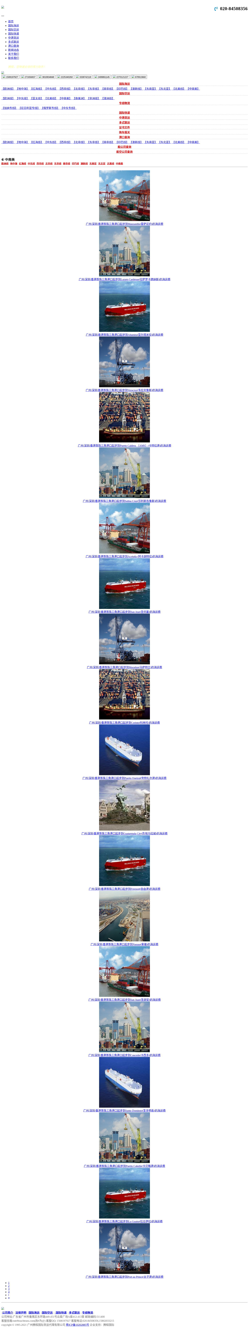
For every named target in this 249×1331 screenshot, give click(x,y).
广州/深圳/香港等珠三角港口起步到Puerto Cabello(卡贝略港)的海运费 (124, 1166)
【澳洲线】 (108, 98)
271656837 (29, 77)
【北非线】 (79, 88)
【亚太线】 (36, 98)
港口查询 (13, 45)
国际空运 (13, 29)
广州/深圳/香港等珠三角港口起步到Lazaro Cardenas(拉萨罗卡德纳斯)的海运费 (124, 279)
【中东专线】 (68, 108)
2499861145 (103, 77)
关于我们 (13, 54)
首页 (11, 21)
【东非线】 (93, 88)
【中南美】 (193, 88)
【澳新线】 (136, 88)
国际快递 (13, 33)
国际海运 (13, 25)
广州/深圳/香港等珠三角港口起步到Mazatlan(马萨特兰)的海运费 (124, 667)
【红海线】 (36, 88)
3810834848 (48, 77)
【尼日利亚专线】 (29, 108)
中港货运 (13, 37)
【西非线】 (65, 88)
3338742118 (85, 77)
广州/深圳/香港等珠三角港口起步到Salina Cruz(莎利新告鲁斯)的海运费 (124, 501)
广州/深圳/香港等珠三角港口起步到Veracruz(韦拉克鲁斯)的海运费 (124, 390)
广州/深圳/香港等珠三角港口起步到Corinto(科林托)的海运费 (124, 722)
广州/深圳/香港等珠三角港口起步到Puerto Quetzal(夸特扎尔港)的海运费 (124, 778)
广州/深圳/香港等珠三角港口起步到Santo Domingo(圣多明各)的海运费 (124, 1110)
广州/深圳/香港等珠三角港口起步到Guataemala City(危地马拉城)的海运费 (124, 833)
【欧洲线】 (8, 88)
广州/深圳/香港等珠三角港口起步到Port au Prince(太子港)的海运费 (124, 1276)
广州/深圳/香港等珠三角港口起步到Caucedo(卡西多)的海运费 (124, 1055)
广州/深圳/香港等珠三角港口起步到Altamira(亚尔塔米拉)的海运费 (124, 334)
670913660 (140, 77)
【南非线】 (108, 88)
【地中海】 (22, 88)
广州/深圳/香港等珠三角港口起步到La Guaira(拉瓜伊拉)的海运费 (124, 1221)
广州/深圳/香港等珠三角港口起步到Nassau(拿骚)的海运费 (124, 944)
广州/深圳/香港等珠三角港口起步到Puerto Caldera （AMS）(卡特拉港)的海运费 (124, 445)
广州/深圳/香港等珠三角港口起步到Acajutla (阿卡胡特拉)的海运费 (124, 556)
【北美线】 (179, 88)
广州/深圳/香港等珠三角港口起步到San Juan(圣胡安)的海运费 (124, 999)
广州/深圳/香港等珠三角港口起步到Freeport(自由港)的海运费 (124, 889)
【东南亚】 (150, 88)
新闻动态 (13, 49)
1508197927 (11, 77)
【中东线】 (51, 88)
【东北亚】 (164, 88)
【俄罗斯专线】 (50, 108)
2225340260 (66, 77)
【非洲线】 (93, 98)
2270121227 (122, 77)
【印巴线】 (122, 88)
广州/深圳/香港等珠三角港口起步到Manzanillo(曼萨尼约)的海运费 (124, 224)
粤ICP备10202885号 (77, 1324)
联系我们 (13, 58)
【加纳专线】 (9, 108)
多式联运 (13, 41)
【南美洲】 (79, 98)
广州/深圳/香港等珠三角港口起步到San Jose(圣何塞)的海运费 (125, 611)
